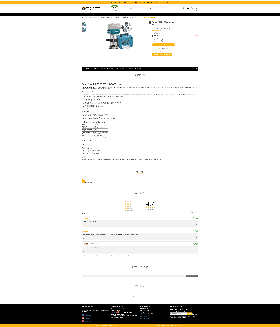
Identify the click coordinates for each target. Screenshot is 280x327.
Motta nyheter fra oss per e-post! (179, 309)
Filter (84, 214)
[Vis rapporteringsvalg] (196, 224)
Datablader (135, 2)
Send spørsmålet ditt (192, 275)
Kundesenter (159, 2)
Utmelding (182, 311)
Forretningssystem (152, 325)
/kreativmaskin (88, 315)
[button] (114, 8)
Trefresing (116, 17)
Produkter (95, 17)
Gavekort (143, 2)
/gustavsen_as (88, 321)
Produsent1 (88, 182)
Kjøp (163, 45)
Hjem (89, 17)
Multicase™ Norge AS (176, 325)
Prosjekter (114, 2)
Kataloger (127, 2)
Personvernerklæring (145, 318)
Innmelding (174, 311)
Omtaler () (154, 32)
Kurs (121, 2)
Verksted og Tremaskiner (106, 17)
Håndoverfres (124, 17)
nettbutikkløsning (162, 325)
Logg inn (196, 10)
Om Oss (167, 2)
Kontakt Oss (151, 2)
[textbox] (134, 276)
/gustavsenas (88, 318)
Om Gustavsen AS (144, 316)
